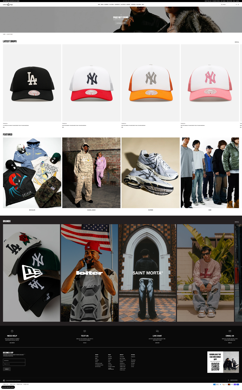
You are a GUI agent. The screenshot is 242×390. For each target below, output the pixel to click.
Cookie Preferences (111, 369)
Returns (110, 356)
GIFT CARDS (223, 1)
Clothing (111, 4)
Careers (121, 361)
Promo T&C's (122, 369)
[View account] (236, 4)
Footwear (123, 4)
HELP (234, 1)
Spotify (132, 365)
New (99, 4)
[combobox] (227, 4)
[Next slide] (239, 81)
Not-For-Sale (98, 366)
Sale (143, 4)
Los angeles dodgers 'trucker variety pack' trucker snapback (16, 125)
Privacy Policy (122, 365)
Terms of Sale (123, 368)
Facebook (133, 356)
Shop (96, 354)
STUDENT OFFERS (216, 1)
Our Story (122, 356)
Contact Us (122, 363)
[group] (31, 273)
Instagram (133, 360)
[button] (238, 4)
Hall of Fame (122, 358)
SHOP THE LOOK (208, 1)
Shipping (110, 358)
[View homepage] (8, 4)
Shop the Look (123, 360)
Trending (133, 4)
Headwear (117, 4)
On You (109, 363)
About (121, 354)
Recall (109, 360)
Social (133, 354)
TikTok (132, 366)
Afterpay (110, 365)
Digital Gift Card (98, 363)
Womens (106, 4)
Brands (128, 4)
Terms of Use (122, 366)
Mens (102, 4)
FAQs (109, 361)
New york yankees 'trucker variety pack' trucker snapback (74, 125)
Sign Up (7, 369)
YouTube (133, 363)
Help (109, 354)
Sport (96, 361)
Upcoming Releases (99, 365)
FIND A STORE (229, 1)
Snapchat (133, 361)
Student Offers (111, 366)
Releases (138, 4)
